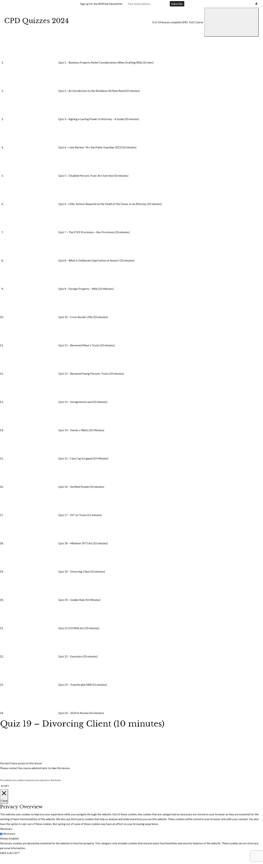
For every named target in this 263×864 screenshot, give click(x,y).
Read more (56, 780)
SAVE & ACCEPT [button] (10, 853)
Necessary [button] (6, 828)
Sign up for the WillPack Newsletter (101, 3)
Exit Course (196, 22)
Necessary (9, 833)
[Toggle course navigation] (231, 22)
